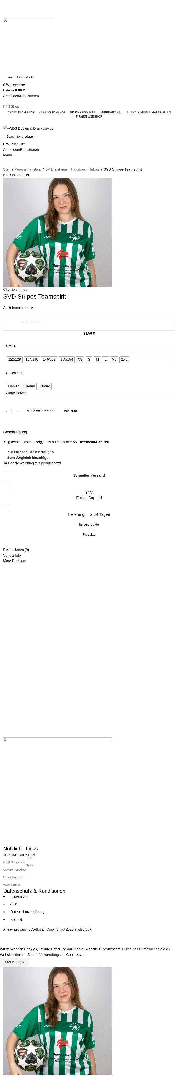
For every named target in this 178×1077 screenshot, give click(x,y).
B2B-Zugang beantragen (22, 7)
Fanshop (78, 169)
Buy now (70, 411)
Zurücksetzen (16, 393)
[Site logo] (27, 42)
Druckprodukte (13, 877)
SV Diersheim (56, 169)
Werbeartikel (12, 884)
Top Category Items (20, 855)
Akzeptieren (14, 962)
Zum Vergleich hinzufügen (29, 458)
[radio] (14, 360)
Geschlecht (14, 373)
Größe (11, 346)
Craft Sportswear (18, 861)
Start (6, 169)
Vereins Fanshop (28, 169)
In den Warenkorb (40, 411)
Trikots (94, 169)
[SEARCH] (170, 77)
